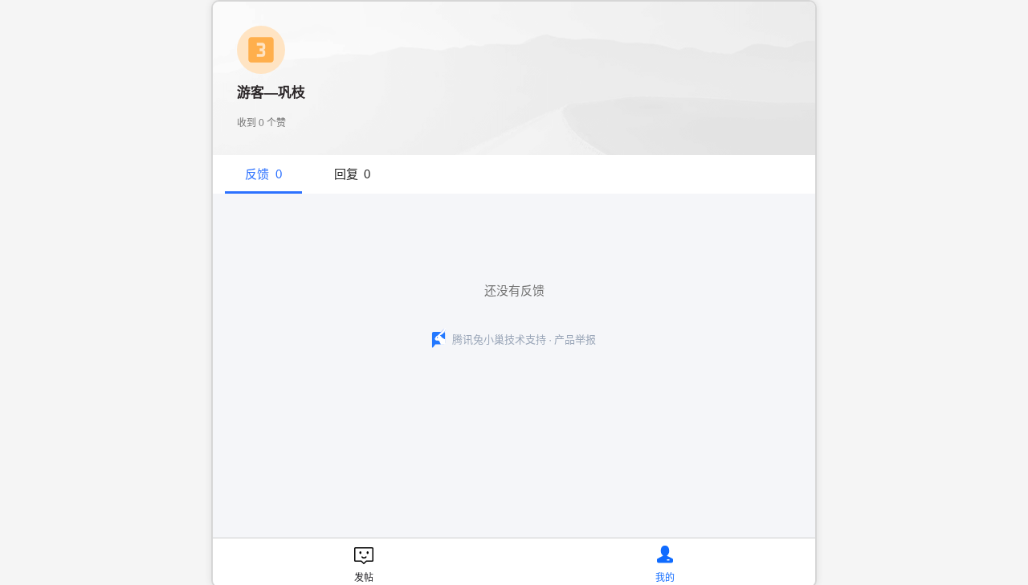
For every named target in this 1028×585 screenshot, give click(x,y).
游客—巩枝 (271, 93)
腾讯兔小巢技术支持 (499, 339)
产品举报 (575, 339)
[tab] (263, 174)
